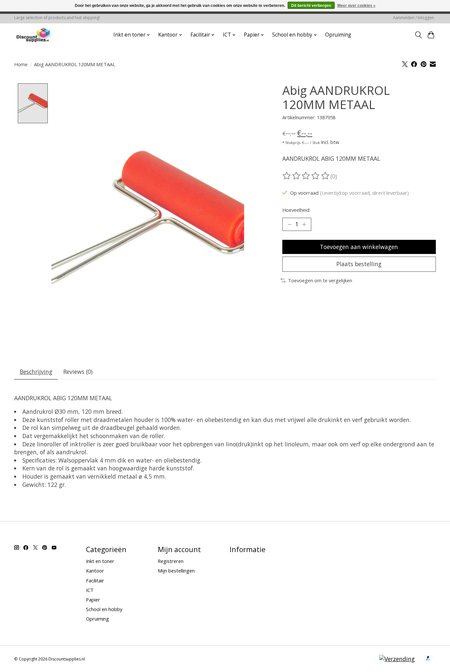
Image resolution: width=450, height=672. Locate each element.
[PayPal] (428, 659)
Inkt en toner (100, 561)
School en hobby (104, 609)
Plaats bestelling (358, 264)
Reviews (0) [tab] (78, 372)
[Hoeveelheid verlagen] (289, 224)
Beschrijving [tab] (36, 372)
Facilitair (95, 580)
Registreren (170, 561)
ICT (90, 590)
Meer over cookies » (356, 5)
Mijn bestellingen (176, 570)
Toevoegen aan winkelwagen (359, 247)
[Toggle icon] (418, 35)
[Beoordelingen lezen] (306, 176)
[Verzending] (397, 659)
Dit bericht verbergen (311, 5)
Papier (93, 599)
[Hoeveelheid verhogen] (304, 224)
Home (21, 64)
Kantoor (95, 570)
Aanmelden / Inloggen (413, 17)
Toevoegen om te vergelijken (320, 280)
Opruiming (338, 34)
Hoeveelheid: (296, 210)
